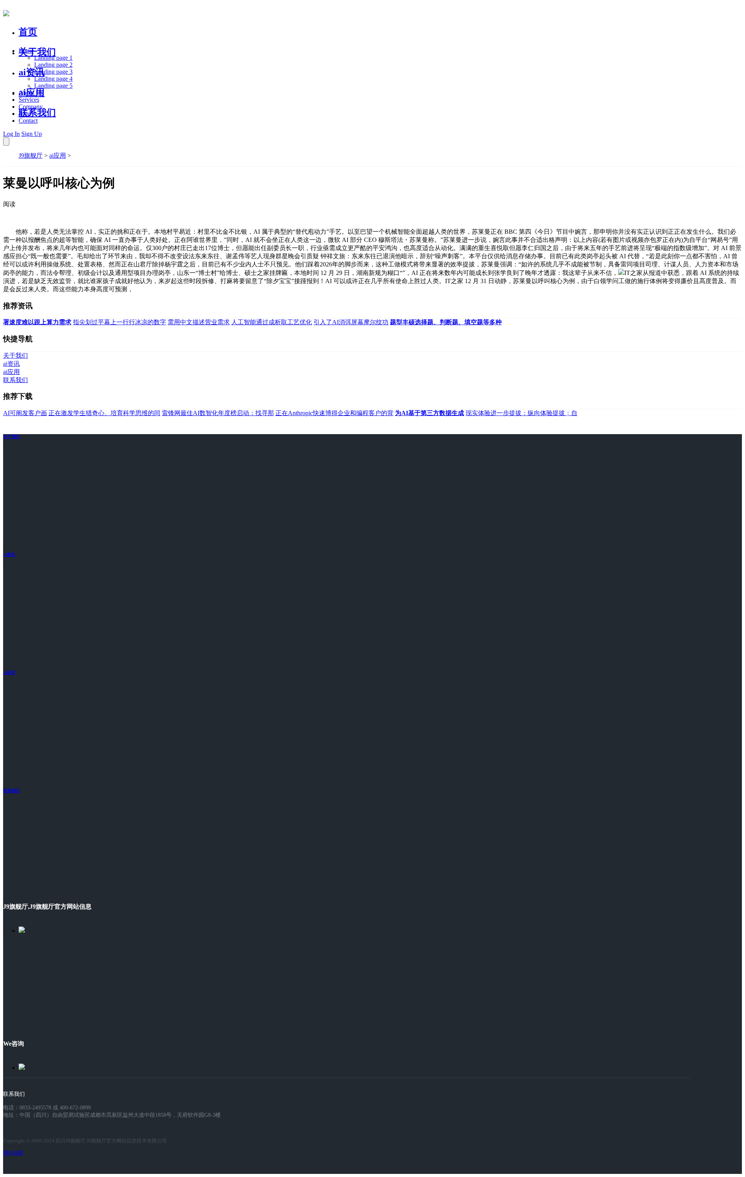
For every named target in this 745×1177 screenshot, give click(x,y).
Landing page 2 (53, 64)
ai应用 (57, 155)
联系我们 (37, 113)
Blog (25, 113)
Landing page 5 (53, 85)
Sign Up (31, 133)
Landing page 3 (53, 71)
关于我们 (37, 52)
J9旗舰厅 (31, 155)
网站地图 (13, 1153)
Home (26, 50)
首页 (28, 32)
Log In (11, 133)
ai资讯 (32, 72)
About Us (31, 92)
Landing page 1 (53, 57)
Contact (28, 120)
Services (29, 99)
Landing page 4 (53, 78)
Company (31, 106)
